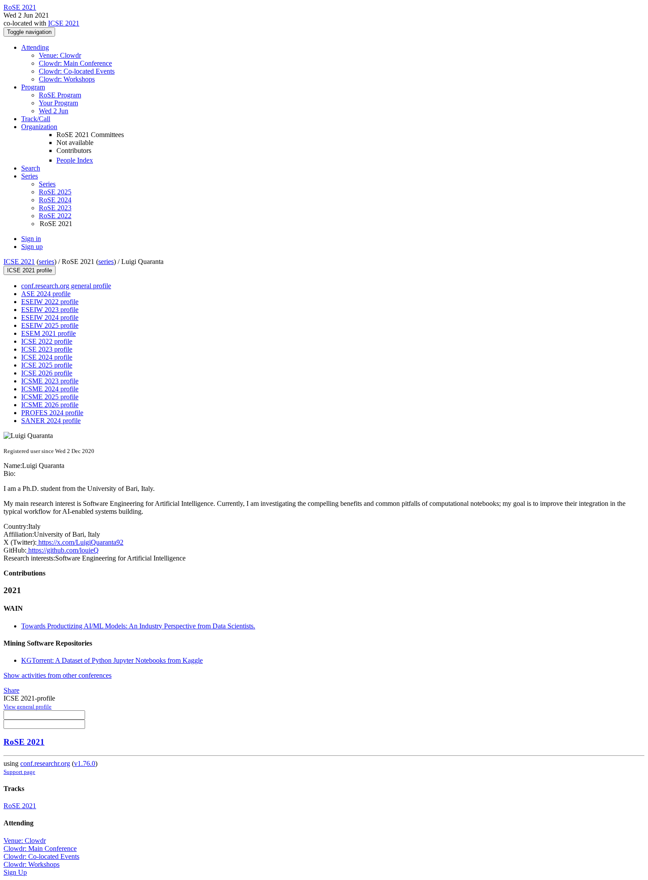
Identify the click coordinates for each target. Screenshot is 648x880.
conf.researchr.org (45, 763)
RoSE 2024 (55, 200)
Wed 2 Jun (53, 111)
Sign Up (15, 872)
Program (33, 87)
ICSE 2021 (63, 23)
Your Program (58, 103)
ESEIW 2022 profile (49, 301)
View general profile (28, 706)
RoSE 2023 (55, 208)
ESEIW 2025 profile (49, 325)
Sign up (32, 246)
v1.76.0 (84, 763)
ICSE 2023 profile (46, 349)
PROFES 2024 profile (52, 412)
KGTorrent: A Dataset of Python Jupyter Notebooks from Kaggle (112, 660)
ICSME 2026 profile (49, 404)
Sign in (31, 238)
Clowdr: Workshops (67, 79)
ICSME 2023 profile (49, 381)
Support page (19, 772)
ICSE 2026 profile (46, 373)
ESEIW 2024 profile (49, 317)
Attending (35, 47)
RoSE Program (60, 95)
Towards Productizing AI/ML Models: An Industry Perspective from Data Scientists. (138, 626)
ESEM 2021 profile (48, 333)
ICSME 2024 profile (49, 389)
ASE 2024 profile (46, 293)
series (46, 261)
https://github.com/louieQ (62, 550)
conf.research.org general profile (66, 286)
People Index (74, 160)
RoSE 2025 (55, 192)
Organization (39, 126)
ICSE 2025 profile (46, 365)
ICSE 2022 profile (46, 341)
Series (47, 184)
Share (11, 690)
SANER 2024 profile (51, 420)
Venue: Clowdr (60, 55)
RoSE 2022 (55, 215)
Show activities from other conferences (58, 675)
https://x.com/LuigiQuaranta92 (80, 542)
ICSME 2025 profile (49, 397)
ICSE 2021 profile (29, 270)
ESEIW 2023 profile (49, 309)
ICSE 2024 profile (46, 357)
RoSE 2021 (24, 741)
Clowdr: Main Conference (75, 63)
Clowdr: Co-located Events (77, 71)
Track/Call (35, 119)
